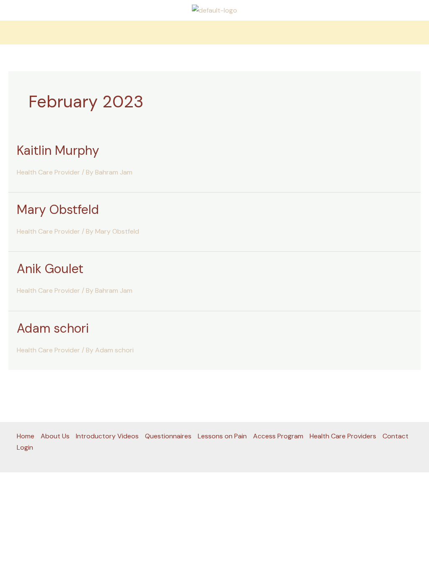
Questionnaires (168, 436)
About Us (55, 436)
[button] (214, 32)
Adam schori (53, 328)
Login (25, 447)
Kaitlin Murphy (58, 150)
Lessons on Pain (222, 436)
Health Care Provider (48, 172)
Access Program (278, 436)
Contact (395, 436)
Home (25, 436)
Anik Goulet (50, 268)
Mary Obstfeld (58, 209)
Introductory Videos (107, 436)
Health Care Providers (343, 436)
